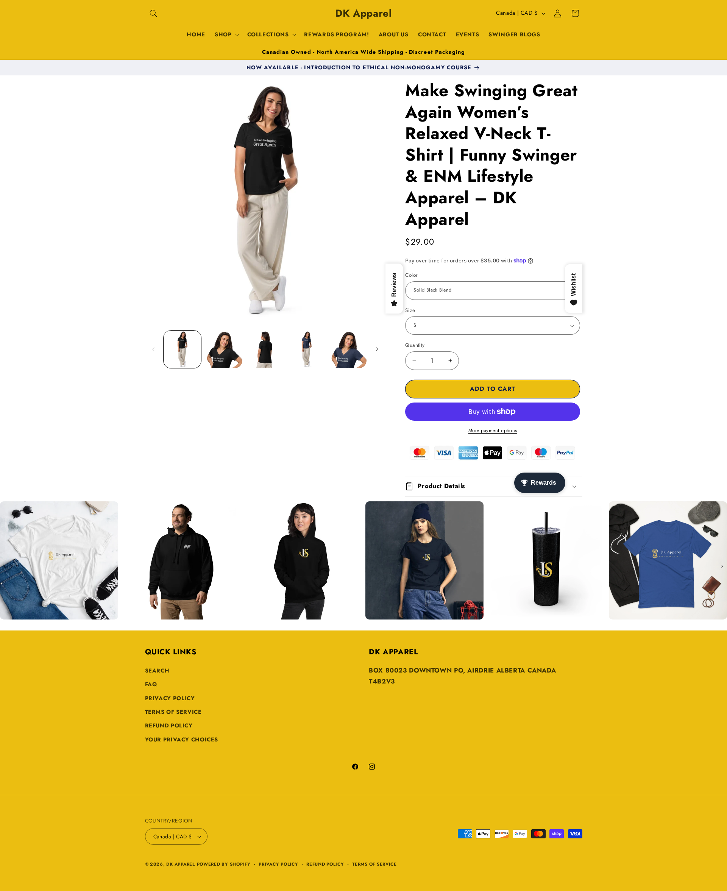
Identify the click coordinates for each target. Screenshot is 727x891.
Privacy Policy (170, 698)
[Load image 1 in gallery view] (182, 349)
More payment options (493, 430)
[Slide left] (153, 349)
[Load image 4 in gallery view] (306, 349)
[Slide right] (377, 349)
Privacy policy (278, 864)
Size (410, 310)
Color (411, 275)
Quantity (414, 345)
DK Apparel (180, 864)
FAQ (151, 684)
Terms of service (374, 864)
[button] (153, 13)
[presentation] (5, 566)
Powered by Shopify (224, 864)
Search (157, 670)
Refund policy (325, 864)
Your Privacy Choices (181, 739)
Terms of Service (173, 712)
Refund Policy (169, 725)
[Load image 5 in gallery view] (348, 349)
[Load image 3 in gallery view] (265, 349)
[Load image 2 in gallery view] (223, 349)
